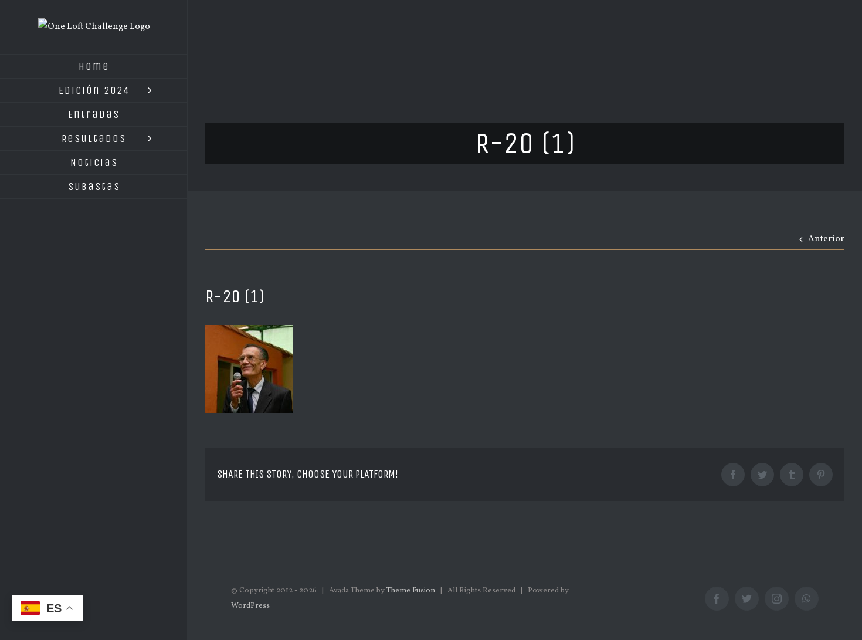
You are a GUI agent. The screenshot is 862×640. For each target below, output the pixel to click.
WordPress (250, 606)
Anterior (826, 239)
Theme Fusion (410, 590)
